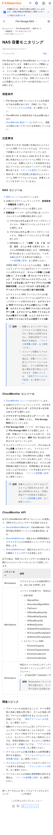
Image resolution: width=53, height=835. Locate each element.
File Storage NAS (23, 28)
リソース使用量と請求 (37, 473)
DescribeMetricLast (15, 549)
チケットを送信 (28, 170)
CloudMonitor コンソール (18, 400)
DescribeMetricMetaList (17, 527)
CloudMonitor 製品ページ (18, 122)
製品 (45, 53)
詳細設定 (8, 31)
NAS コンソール (14, 196)
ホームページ (7, 28)
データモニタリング (23, 31)
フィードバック (31, 806)
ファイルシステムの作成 (19, 107)
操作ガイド (37, 28)
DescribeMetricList (15, 538)
